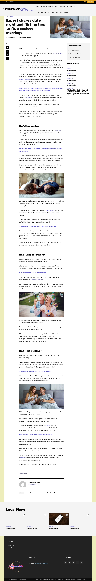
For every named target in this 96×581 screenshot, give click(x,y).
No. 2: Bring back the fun (76, 53)
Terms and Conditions (70, 579)
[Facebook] (7, 47)
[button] (92, 9)
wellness (55, 492)
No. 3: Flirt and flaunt (75, 57)
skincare (23, 458)
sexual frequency (24, 79)
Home (37, 579)
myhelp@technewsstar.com (41, 563)
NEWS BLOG (9, 16)
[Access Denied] (16, 519)
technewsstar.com (25, 37)
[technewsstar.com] (22, 484)
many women (50, 210)
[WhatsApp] (7, 58)
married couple (58, 53)
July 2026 (10, 547)
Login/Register (61, 579)
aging (48, 425)
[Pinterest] (7, 54)
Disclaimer (78, 579)
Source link (23, 474)
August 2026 (11, 545)
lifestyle (32, 492)
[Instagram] (69, 562)
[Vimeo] (77, 562)
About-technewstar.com (45, 579)
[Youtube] (81, 562)
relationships (39, 492)
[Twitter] (7, 51)
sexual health (47, 492)
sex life (58, 130)
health (26, 492)
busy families (29, 98)
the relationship (37, 280)
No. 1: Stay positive (74, 50)
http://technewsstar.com (34, 484)
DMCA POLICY (85, 579)
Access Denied (71, 70)
